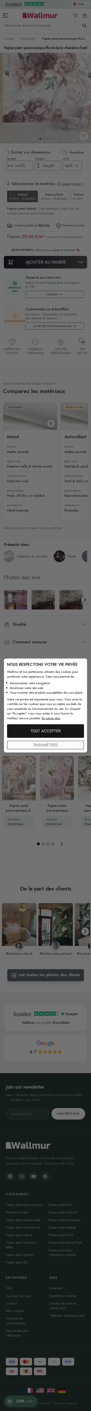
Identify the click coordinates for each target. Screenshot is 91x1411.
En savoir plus (51, 718)
